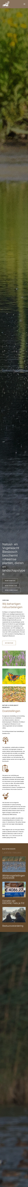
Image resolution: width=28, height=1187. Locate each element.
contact (10, 835)
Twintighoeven (20, 787)
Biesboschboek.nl (13, 831)
